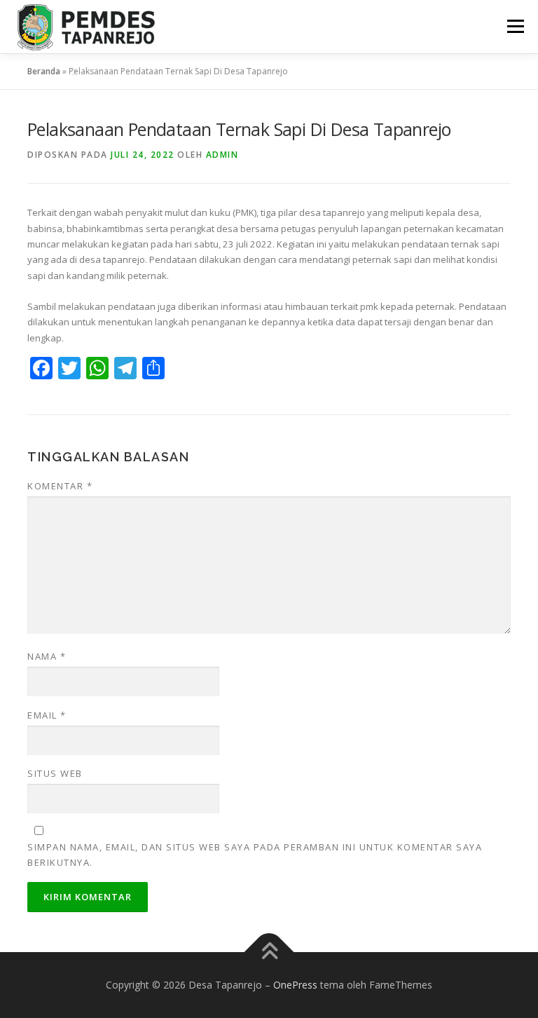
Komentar (59, 486)
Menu (515, 26)
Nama (46, 656)
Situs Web (55, 773)
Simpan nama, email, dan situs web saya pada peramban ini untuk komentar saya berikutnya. (254, 855)
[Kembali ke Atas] (269, 952)
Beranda (43, 71)
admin (222, 155)
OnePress (295, 984)
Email (47, 715)
